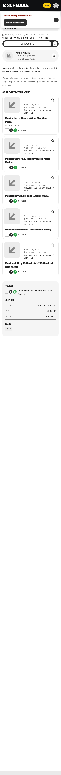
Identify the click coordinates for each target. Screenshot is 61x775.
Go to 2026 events (15, 22)
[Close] (56, 20)
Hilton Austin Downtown (19, 38)
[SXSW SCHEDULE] (16, 5)
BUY (47, 5)
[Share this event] (55, 43)
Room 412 (43, 38)
